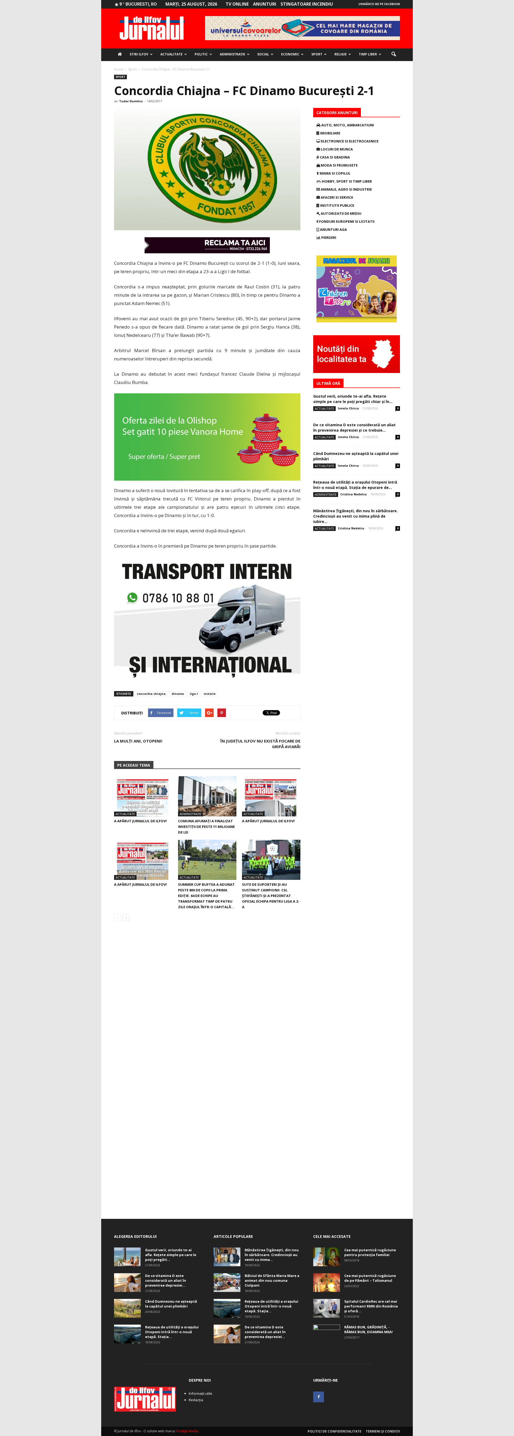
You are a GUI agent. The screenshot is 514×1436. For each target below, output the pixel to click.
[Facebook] (318, 1397)
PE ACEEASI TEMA (133, 765)
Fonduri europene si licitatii (346, 221)
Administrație (232, 54)
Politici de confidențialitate (334, 1431)
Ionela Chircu (348, 408)
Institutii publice (336, 205)
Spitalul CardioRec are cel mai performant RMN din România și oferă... (371, 1306)
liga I (194, 694)
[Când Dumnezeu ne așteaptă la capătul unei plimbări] (127, 1308)
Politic (201, 54)
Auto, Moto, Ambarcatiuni (347, 125)
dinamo (178, 694)
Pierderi (328, 237)
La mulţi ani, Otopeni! (138, 741)
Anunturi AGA (333, 229)
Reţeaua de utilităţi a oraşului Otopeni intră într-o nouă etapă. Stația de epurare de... (355, 485)
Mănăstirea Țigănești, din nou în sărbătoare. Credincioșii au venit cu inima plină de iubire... (355, 516)
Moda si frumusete (339, 165)
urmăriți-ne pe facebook (379, 4)
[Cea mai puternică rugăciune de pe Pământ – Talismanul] (326, 1282)
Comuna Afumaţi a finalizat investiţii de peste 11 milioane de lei (206, 827)
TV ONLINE (237, 4)
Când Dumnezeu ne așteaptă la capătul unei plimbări (171, 1304)
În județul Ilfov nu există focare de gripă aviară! (260, 743)
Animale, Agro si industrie (346, 189)
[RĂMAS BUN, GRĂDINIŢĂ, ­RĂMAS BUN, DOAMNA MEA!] (326, 1334)
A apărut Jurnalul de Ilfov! (140, 821)
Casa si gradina (334, 157)
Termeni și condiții (383, 1431)
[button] (393, 54)
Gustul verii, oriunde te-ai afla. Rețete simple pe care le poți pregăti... (170, 1254)
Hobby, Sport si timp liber (346, 181)
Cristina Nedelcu (353, 494)
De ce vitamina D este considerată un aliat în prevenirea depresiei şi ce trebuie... (354, 427)
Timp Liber (368, 54)
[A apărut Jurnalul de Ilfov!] (143, 796)
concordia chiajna (151, 694)
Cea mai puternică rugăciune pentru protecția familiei (370, 1252)
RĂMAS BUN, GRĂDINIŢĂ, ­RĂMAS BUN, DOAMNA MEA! (368, 1329)
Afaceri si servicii (336, 197)
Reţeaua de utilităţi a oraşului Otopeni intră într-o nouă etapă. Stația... (172, 1332)
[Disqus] (207, 1001)
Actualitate (171, 54)
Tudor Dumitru (131, 101)
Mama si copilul (334, 173)
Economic (290, 54)
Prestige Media (187, 1431)
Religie (340, 54)
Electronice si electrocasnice (349, 141)
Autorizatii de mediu (340, 213)
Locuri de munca (336, 149)
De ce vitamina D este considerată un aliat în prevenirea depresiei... (165, 1280)
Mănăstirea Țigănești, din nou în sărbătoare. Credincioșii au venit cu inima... (272, 1254)
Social (263, 54)
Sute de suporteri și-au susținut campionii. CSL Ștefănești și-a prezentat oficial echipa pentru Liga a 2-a (270, 895)
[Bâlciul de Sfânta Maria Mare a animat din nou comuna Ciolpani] (227, 1282)
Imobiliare (329, 133)
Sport (316, 54)
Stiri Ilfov (139, 54)
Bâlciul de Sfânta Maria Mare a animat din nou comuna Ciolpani (272, 1280)
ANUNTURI (264, 4)
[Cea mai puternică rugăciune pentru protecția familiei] (326, 1256)
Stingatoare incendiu (307, 4)
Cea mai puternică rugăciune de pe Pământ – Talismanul (370, 1278)
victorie (210, 694)
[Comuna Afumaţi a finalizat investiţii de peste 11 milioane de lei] (207, 796)
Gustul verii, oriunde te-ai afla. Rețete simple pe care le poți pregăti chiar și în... (352, 399)
